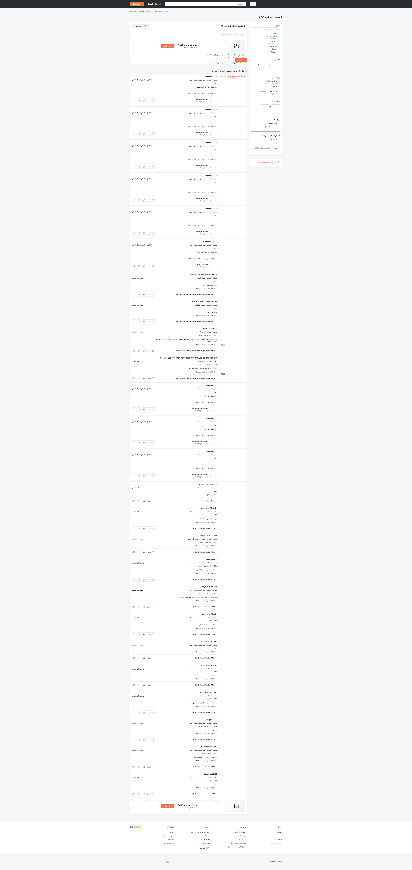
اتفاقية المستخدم (213, 63)
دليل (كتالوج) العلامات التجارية (236, 847)
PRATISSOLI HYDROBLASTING (204, 302)
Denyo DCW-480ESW (208, 536)
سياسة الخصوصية (225, 63)
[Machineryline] (270, 4)
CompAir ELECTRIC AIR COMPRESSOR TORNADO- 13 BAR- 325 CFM (188, 358)
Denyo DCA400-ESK (209, 587)
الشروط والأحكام (240, 832)
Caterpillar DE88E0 (209, 614)
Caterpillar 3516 (211, 720)
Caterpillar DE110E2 (209, 747)
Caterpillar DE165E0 (209, 665)
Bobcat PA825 (211, 385)
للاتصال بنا (278, 839)
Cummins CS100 (210, 77)
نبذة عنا (279, 832)
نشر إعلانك (167, 46)
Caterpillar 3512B (210, 774)
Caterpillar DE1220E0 (208, 692)
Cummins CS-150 (210, 242)
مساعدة (279, 836)
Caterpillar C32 (211, 559)
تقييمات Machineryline (238, 843)
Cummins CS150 (210, 109)
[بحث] (243, 4)
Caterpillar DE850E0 (209, 508)
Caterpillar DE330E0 (209, 642)
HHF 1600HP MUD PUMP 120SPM (203, 275)
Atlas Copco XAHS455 (208, 484)
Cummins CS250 (210, 175)
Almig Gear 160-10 (210, 329)
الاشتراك (241, 60)
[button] (139, 100)
